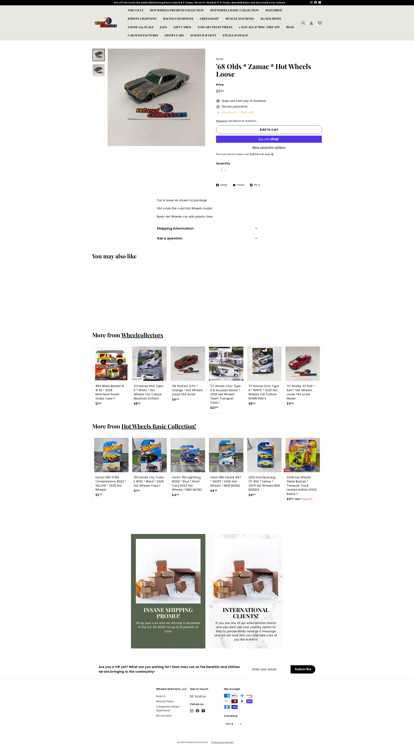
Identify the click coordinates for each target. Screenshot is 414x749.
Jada (163, 27)
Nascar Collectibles (215, 27)
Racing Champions (178, 19)
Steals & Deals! (235, 35)
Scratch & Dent (203, 35)
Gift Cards (182, 27)
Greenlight (209, 19)
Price (220, 85)
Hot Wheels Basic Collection (234, 10)
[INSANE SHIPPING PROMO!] (168, 571)
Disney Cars (174, 35)
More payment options (269, 147)
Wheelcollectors (142, 335)
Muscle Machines (239, 19)
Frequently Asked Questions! (167, 708)
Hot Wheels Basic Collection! (158, 426)
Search (161, 696)
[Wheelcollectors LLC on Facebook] (197, 711)
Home (219, 59)
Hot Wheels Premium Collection (177, 10)
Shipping (221, 121)
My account (164, 715)
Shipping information (175, 228)
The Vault (135, 10)
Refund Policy (165, 701)
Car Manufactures (143, 35)
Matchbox (273, 10)
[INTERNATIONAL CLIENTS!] (245, 571)
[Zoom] (156, 97)
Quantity (223, 163)
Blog (290, 27)
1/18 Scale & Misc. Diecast (259, 27)
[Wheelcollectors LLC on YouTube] (203, 711)
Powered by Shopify (222, 742)
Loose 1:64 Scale (140, 27)
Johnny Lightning (142, 19)
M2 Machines (270, 19)
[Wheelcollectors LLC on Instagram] (191, 711)
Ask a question (169, 238)
